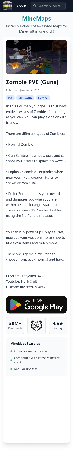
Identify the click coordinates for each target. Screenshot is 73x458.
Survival (43, 97)
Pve (10, 97)
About (21, 6)
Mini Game (25, 97)
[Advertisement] (36, 409)
